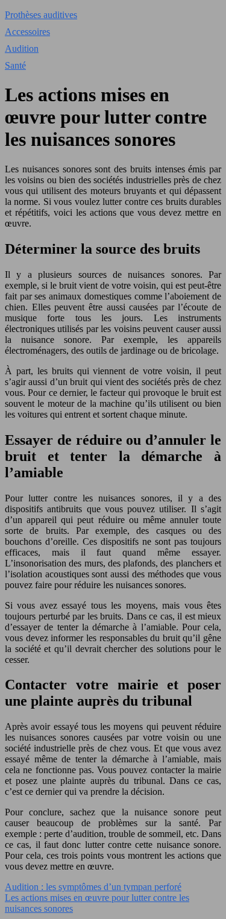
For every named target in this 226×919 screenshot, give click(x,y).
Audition (22, 48)
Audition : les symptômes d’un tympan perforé (93, 887)
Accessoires (27, 32)
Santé (15, 65)
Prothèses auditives (41, 15)
